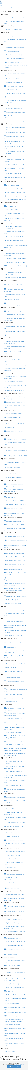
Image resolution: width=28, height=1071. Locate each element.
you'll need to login (20, 1064)
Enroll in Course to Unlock (14, 1066)
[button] (1, 1)
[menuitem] (1, 3)
